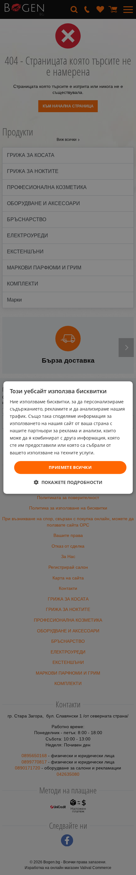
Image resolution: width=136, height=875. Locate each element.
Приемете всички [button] (70, 467)
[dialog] (68, 437)
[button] (68, 482)
